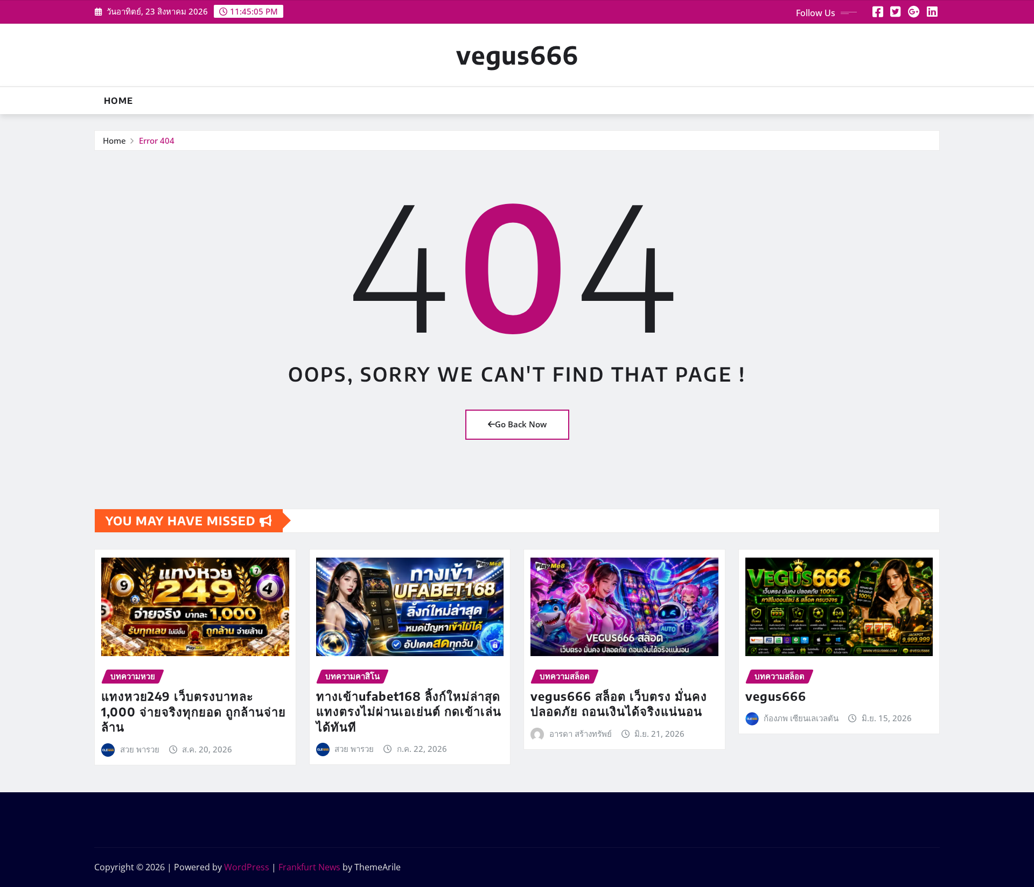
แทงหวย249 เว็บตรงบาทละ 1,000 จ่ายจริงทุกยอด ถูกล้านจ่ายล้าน (193, 711)
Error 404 (156, 140)
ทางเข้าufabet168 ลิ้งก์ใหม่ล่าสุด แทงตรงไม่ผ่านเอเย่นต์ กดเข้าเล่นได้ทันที (408, 711)
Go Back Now (521, 424)
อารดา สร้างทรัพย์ (580, 733)
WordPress (246, 867)
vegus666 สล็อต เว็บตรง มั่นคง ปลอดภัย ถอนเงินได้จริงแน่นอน (618, 703)
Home (118, 100)
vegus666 (517, 54)
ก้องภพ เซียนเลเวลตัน (801, 718)
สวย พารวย (139, 749)
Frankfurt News (309, 867)
